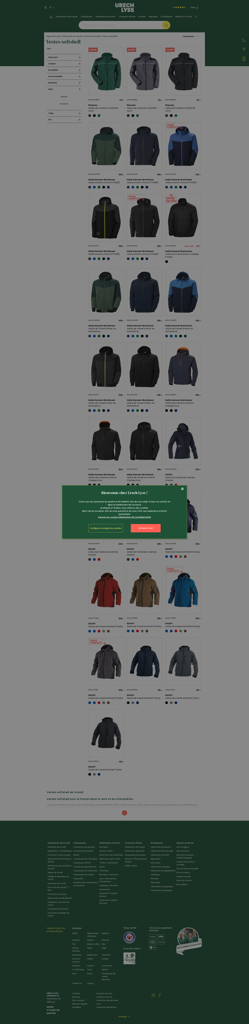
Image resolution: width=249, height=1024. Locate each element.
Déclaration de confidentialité (134, 517)
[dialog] (124, 512)
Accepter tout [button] (146, 528)
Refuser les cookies (108, 517)
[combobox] (182, 489)
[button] (105, 528)
